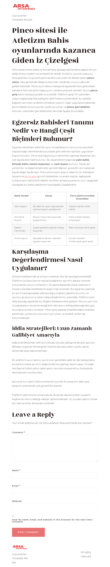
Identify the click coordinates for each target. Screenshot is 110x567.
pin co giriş (30, 176)
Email (16, 486)
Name (16, 470)
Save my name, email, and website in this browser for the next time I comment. (52, 521)
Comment (18, 432)
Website (17, 501)
